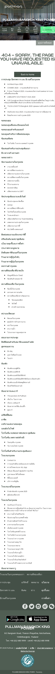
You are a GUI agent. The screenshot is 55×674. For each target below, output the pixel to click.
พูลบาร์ (9, 410)
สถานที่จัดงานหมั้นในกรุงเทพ (17, 177)
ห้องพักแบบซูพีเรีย (13, 368)
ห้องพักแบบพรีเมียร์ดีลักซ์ (16, 375)
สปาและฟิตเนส (44, 29)
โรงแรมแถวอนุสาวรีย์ (15, 549)
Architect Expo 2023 (15, 84)
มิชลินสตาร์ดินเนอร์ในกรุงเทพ (14, 252)
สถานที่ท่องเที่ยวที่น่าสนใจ (12, 270)
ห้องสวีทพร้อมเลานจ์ (14, 386)
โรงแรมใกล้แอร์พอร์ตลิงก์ (16, 560)
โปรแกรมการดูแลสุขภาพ (16, 332)
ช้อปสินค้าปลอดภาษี (14, 279)
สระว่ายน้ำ (11, 329)
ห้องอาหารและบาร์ (27, 29)
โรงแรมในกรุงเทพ (9, 500)
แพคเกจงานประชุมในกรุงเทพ (18, 222)
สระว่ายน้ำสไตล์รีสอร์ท (15, 514)
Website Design (28, 651)
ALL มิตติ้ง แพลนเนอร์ (15, 229)
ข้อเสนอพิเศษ (19, 29)
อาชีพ (3, 419)
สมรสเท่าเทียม (12, 188)
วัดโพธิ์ (14, 303)
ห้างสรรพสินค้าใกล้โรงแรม (17, 521)
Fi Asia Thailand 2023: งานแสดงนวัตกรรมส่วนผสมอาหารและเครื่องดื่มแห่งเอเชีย (28, 92)
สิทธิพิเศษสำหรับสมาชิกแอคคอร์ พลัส (17, 342)
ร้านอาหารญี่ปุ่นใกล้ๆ (10, 257)
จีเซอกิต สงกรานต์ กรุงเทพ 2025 (19, 115)
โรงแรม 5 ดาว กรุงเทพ (15, 538)
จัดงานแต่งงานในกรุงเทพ (12, 162)
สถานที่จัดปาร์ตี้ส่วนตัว (15, 208)
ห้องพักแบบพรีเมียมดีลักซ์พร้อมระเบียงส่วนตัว (23, 379)
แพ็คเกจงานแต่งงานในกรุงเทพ (18, 174)
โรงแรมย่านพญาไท (14, 542)
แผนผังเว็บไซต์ (7, 428)
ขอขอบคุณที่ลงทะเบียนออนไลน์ (15, 125)
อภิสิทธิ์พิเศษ (6, 415)
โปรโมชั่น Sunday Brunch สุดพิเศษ (18, 433)
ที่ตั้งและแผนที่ (12, 478)
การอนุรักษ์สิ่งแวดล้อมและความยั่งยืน (21, 464)
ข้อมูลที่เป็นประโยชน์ (15, 275)
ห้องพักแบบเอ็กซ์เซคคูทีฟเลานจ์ (18, 382)
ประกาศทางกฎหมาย (10, 248)
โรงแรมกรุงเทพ (4, 29)
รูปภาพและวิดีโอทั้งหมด (16, 474)
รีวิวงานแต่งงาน (13, 184)
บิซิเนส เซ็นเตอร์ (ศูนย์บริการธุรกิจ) (20, 471)
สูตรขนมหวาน (7, 346)
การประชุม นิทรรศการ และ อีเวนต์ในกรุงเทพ (20, 79)
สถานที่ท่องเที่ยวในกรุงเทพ (12, 284)
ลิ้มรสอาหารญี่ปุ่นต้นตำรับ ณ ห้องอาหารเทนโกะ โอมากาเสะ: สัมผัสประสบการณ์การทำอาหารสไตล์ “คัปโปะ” (28, 509)
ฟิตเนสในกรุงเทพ (13, 318)
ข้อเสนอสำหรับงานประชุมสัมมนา (15, 148)
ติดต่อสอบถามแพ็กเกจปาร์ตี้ (13, 234)
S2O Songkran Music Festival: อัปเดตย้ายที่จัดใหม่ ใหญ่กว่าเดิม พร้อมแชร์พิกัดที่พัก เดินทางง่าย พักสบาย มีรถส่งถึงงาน (29, 101)
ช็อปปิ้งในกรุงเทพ (13, 289)
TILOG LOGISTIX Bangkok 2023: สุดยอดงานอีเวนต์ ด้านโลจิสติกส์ (29, 107)
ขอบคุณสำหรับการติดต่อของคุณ (15, 134)
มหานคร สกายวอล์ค (14, 292)
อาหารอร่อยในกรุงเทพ (15, 524)
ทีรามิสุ (9, 351)
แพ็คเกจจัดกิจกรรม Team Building (20, 219)
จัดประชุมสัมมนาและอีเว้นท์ (35, 29)
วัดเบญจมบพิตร (17, 300)
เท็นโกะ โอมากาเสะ (14, 399)
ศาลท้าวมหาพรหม (18, 307)
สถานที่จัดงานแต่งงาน (15, 170)
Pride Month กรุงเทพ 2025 (17, 491)
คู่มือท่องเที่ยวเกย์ (13, 495)
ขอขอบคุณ (6, 120)
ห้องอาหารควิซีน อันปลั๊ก (16, 406)
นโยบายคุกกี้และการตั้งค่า (12, 243)
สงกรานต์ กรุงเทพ (9, 266)
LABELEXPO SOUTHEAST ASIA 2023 (21, 97)
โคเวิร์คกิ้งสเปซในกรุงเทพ (16, 212)
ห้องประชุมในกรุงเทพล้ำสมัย (17, 517)
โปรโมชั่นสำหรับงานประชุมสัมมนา (16, 451)
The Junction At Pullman (16, 396)
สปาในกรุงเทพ (12, 325)
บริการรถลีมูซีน (13, 481)
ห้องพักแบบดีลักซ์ (13, 372)
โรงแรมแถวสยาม (13, 545)
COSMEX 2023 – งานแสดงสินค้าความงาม (22, 88)
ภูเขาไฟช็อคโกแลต (14, 355)
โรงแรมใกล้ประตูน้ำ (14, 553)
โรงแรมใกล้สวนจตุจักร (15, 556)
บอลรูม (10, 205)
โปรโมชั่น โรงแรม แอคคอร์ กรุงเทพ (20, 143)
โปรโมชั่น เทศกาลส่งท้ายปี (12, 437)
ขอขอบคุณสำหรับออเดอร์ (12, 129)
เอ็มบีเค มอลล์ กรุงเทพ (15, 528)
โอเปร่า (10, 358)
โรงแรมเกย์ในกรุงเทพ (10, 486)
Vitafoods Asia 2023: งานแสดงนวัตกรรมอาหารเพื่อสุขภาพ (29, 112)
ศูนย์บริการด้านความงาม (16, 322)
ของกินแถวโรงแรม (14, 505)
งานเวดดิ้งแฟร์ (12, 167)
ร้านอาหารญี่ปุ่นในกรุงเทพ (12, 261)
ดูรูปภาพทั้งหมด (45, 42)
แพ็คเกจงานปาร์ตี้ (13, 226)
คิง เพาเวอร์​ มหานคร (10, 153)
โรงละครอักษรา (13, 215)
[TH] (52, 19)
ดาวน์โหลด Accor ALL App (17, 467)
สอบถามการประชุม (9, 337)
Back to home (27, 74)
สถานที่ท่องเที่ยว (34, 574)
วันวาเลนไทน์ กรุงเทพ (15, 446)
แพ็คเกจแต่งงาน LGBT (15, 191)
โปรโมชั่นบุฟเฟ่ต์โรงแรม (16, 531)
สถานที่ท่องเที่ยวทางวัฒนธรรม (18, 296)
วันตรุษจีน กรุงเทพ (14, 442)
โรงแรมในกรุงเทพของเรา (12, 574)
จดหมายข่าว (6, 157)
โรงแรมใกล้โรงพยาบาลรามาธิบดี (19, 563)
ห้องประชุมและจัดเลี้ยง (15, 201)
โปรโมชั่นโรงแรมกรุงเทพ (16, 535)
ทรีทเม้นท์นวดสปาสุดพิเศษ (12, 239)
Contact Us (11, 460)
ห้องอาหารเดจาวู (8, 568)
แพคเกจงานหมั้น (13, 181)
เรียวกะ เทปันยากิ (13, 403)
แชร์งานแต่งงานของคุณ (11, 424)
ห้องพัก (12, 29)
